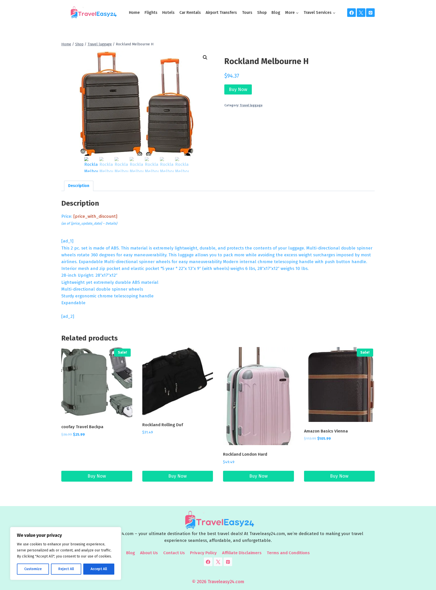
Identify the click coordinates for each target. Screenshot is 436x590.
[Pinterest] (370, 12)
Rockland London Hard (245, 454)
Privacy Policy (203, 552)
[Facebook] (351, 12)
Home (134, 12)
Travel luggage (251, 105)
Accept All (99, 569)
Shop (262, 12)
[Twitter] (361, 12)
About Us (149, 552)
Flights (151, 12)
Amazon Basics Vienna (326, 431)
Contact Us (174, 552)
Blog (275, 12)
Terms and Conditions (288, 552)
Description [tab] (78, 185)
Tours (247, 12)
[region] (65, 553)
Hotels (168, 12)
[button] (205, 57)
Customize (33, 569)
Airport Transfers (221, 12)
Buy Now (238, 89)
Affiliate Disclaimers (242, 552)
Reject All (66, 569)
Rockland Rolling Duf (162, 424)
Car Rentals (190, 12)
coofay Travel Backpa (82, 426)
